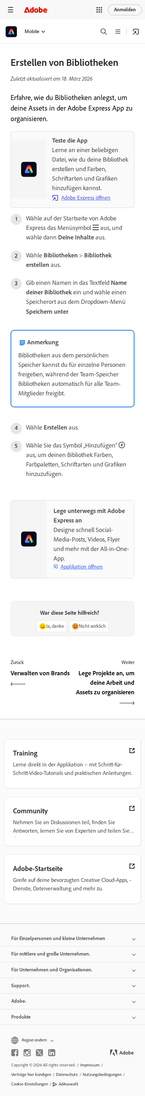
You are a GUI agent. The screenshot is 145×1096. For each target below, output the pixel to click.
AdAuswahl (68, 1084)
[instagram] (27, 1052)
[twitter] (39, 1052)
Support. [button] (20, 986)
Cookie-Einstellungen (29, 1084)
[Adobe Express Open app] (135, 31)
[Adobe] (35, 9)
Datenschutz (67, 1074)
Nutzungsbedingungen (102, 1074)
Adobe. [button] (18, 1001)
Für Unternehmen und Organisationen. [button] (51, 970)
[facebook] (14, 1052)
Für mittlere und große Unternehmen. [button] (50, 954)
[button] (99, 9)
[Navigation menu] (10, 9)
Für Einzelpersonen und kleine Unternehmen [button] (58, 938)
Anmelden (125, 10)
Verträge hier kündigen (31, 1074)
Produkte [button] (21, 1017)
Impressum (90, 1065)
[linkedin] (51, 1052)
